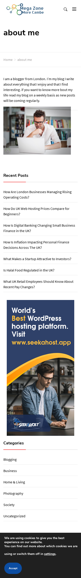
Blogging (10, 459)
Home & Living (14, 482)
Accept (13, 568)
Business (10, 470)
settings (50, 554)
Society (8, 504)
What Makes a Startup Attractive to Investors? (37, 259)
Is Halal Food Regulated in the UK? (28, 270)
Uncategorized (14, 516)
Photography (13, 493)
